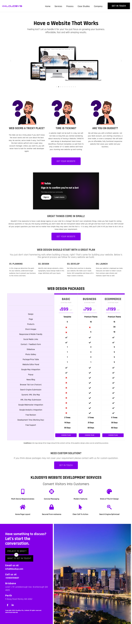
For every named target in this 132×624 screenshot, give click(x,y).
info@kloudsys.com (14, 568)
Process (70, 6)
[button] (10, 60)
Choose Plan (66, 435)
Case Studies (84, 6)
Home (47, 6)
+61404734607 (12, 577)
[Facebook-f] (7, 605)
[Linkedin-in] (12, 605)
